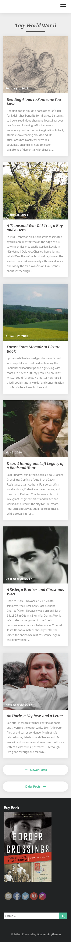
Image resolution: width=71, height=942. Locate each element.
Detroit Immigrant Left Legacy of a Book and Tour (35, 465)
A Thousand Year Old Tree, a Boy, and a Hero (35, 227)
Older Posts (33, 786)
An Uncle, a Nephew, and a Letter (35, 715)
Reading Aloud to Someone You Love (34, 101)
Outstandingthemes (49, 934)
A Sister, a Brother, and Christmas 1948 (35, 591)
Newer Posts (38, 769)
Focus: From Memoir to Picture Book (33, 349)
